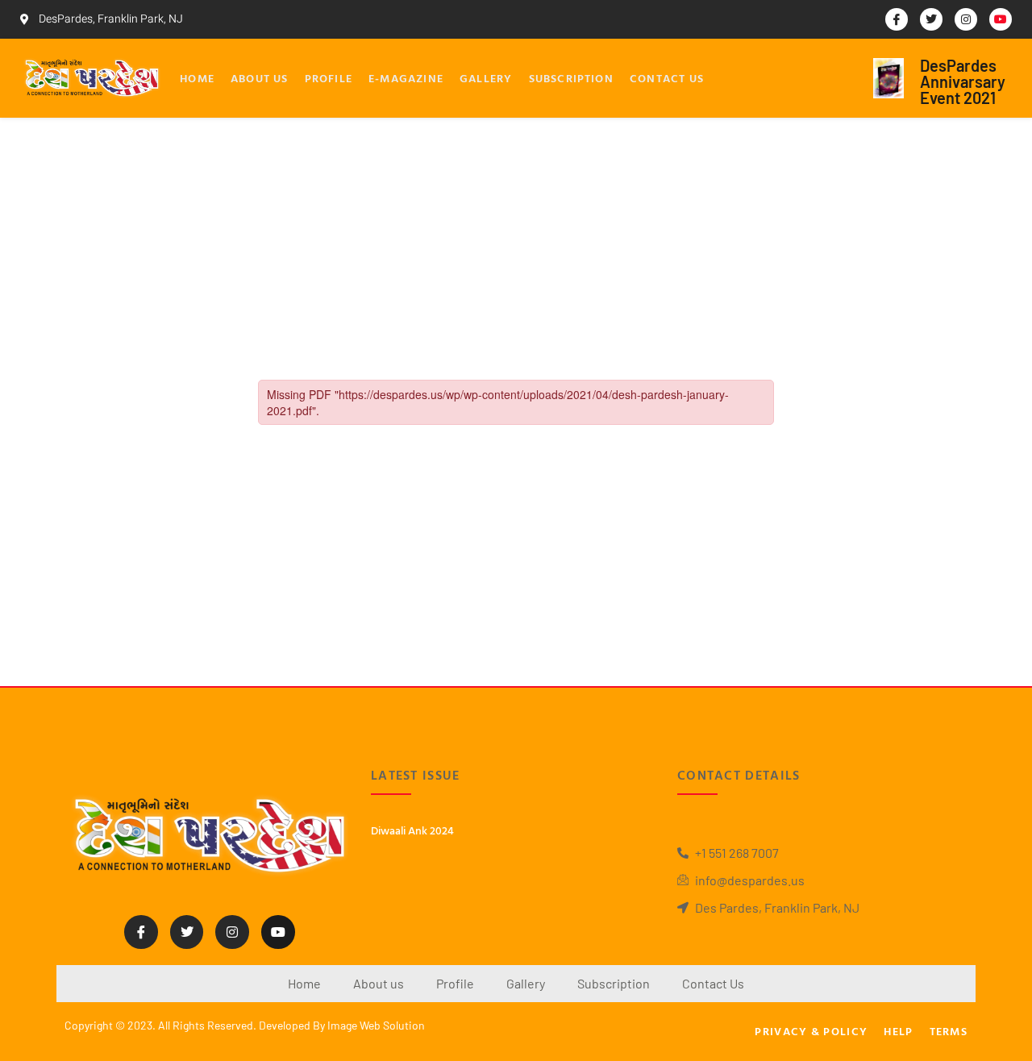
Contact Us (667, 77)
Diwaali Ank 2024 (412, 830)
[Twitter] (931, 19)
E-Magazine (405, 77)
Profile (328, 77)
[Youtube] (1000, 19)
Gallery (486, 77)
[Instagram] (966, 19)
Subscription (571, 77)
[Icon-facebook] (896, 19)
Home (197, 77)
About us (260, 77)
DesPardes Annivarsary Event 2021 (962, 81)
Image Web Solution (376, 1025)
